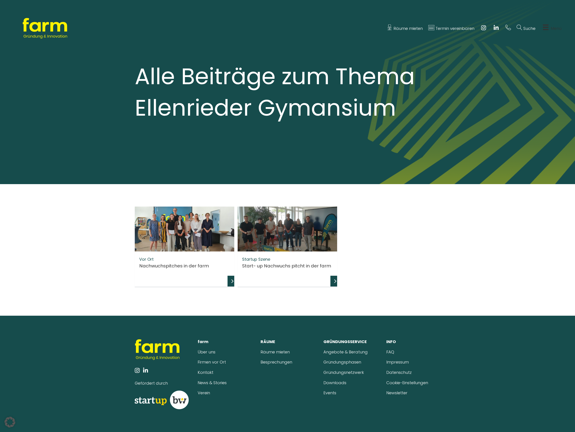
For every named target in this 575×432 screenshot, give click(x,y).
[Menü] (545, 28)
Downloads (334, 383)
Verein (204, 393)
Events (329, 393)
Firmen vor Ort (212, 362)
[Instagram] (483, 28)
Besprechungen (276, 362)
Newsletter (396, 393)
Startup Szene (256, 259)
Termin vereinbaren (454, 28)
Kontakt (205, 372)
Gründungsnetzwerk (343, 372)
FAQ (390, 352)
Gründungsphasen (342, 362)
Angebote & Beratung (345, 352)
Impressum (397, 362)
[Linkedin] (496, 28)
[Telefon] (508, 28)
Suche (528, 28)
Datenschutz (399, 372)
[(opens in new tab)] (162, 399)
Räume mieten (407, 28)
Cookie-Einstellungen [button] (407, 383)
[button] (10, 422)
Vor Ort (146, 259)
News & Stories (212, 383)
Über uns (206, 352)
